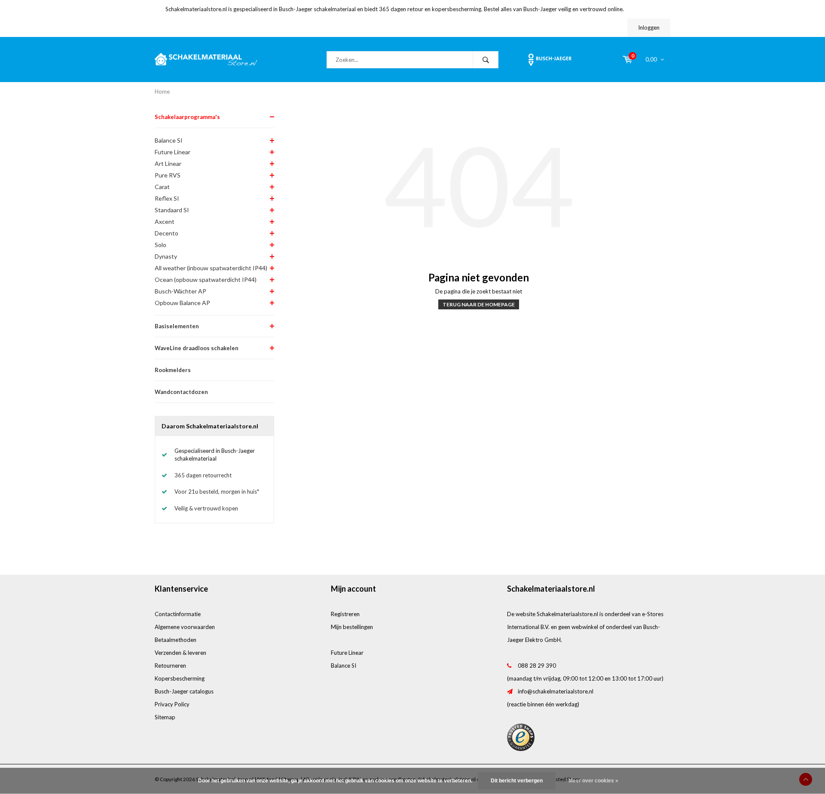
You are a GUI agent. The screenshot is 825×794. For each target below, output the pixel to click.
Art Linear (168, 163)
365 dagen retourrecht (203, 475)
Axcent (164, 221)
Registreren (345, 614)
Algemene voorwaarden (185, 626)
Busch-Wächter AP (180, 291)
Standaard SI (172, 210)
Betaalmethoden (175, 639)
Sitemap (165, 717)
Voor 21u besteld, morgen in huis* (216, 491)
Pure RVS (167, 175)
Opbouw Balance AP (182, 302)
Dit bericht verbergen (517, 781)
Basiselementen (177, 326)
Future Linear (172, 152)
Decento (166, 233)
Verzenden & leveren (180, 652)
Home (162, 91)
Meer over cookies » (593, 781)
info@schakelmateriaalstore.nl (555, 691)
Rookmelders (173, 369)
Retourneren (170, 665)
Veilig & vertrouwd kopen (206, 508)
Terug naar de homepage (479, 304)
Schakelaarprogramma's (187, 116)
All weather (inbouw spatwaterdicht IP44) (211, 268)
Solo (160, 244)
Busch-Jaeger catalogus (184, 691)
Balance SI (169, 140)
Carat (162, 186)
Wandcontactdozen (181, 391)
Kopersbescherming (180, 678)
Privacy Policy (172, 704)
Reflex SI (167, 198)
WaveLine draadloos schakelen (196, 348)
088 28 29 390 (537, 665)
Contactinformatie (178, 614)
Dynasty (166, 256)
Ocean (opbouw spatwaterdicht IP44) (206, 279)
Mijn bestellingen (352, 626)
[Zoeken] (485, 59)
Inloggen (649, 27)
